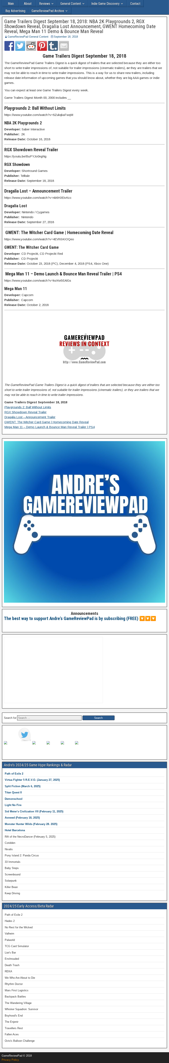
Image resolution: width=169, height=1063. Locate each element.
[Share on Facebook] (9, 46)
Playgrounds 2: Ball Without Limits (27, 407)
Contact (135, 4)
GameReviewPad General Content (28, 36)
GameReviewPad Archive (48, 11)
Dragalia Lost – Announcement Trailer (29, 417)
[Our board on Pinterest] (39, 747)
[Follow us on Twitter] (24, 734)
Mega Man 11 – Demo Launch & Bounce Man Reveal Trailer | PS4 (49, 427)
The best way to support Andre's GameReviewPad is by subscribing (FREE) (71, 618)
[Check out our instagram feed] (81, 747)
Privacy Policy (10, 1059)
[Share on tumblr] (53, 46)
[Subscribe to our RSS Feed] (53, 747)
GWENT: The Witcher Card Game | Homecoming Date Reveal (46, 422)
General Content (70, 4)
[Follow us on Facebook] (10, 747)
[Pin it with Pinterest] (42, 46)
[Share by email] (64, 46)
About (28, 4)
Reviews (44, 4)
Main (11, 4)
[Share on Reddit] (31, 46)
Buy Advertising (15, 11)
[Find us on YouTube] (67, 747)
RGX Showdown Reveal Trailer (25, 412)
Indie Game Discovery (105, 4)
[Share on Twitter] (20, 46)
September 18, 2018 (66, 36)
